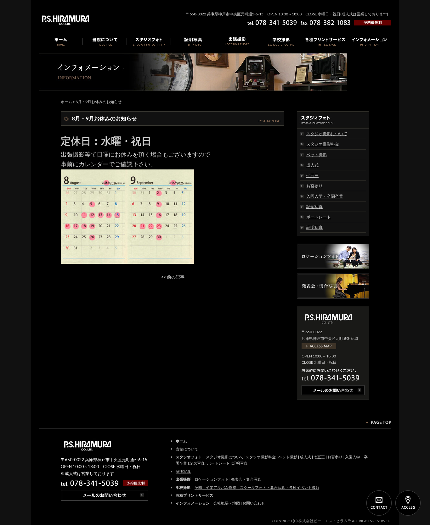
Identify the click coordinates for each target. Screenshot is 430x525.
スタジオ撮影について (326, 133)
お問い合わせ (253, 503)
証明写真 (314, 227)
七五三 (312, 175)
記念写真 (314, 206)
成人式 (312, 165)
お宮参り (314, 185)
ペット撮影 (316, 154)
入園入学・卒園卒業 (324, 196)
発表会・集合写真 (246, 479)
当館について (187, 449)
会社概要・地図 (226, 503)
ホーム (66, 101)
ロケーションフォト (212, 479)
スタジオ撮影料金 (322, 143)
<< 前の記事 (172, 276)
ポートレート (318, 216)
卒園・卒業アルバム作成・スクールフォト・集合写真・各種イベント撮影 (257, 487)
